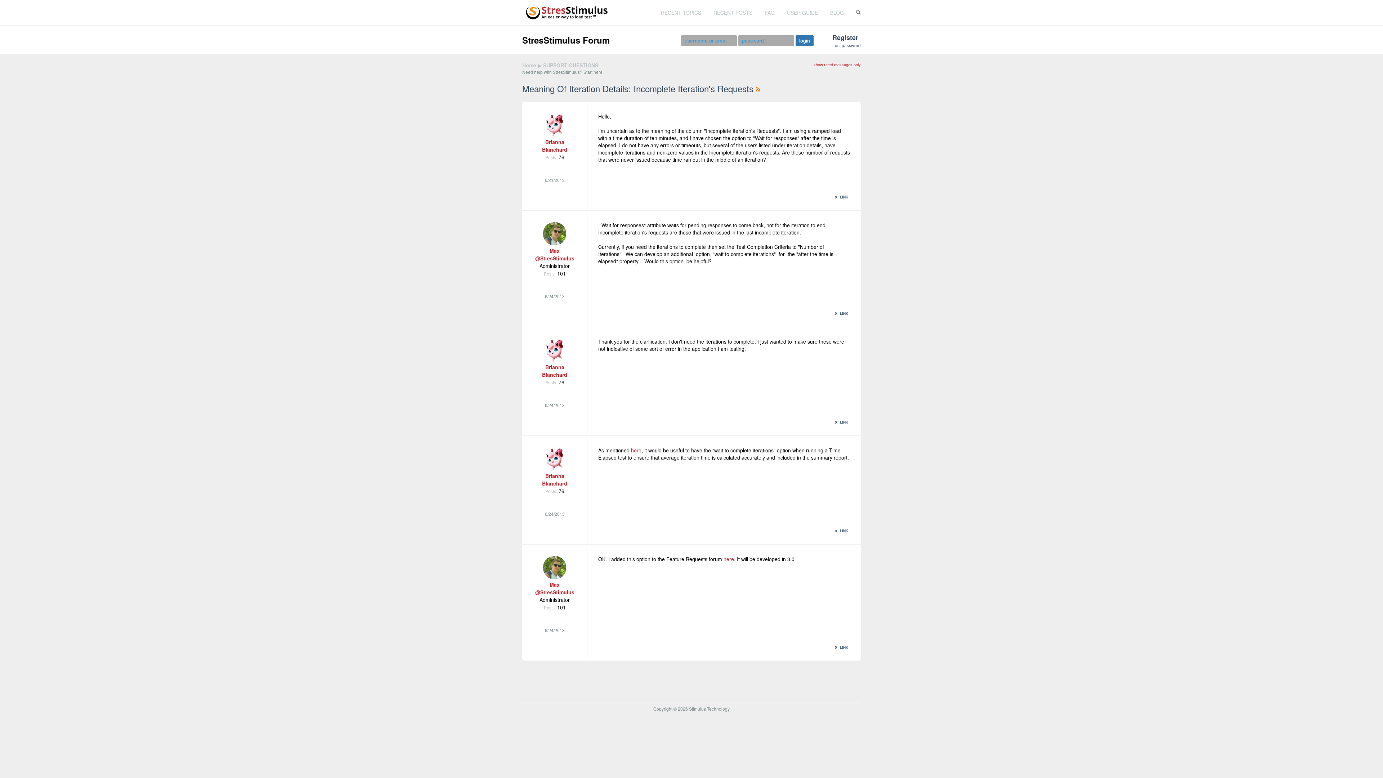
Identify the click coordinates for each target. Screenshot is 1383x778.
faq (770, 12)
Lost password (846, 45)
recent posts (732, 12)
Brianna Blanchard (554, 145)
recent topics (681, 12)
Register (845, 37)
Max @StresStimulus (554, 254)
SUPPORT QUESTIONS (570, 65)
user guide (802, 12)
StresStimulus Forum (566, 40)
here (636, 450)
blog (837, 12)
